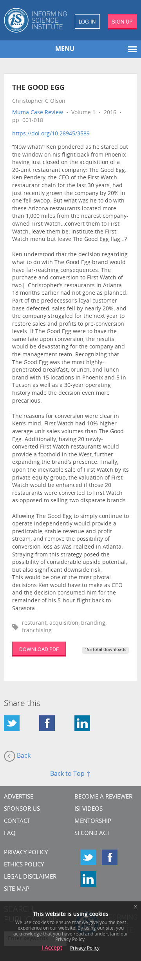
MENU (64, 49)
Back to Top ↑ (70, 774)
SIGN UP (122, 21)
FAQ (10, 834)
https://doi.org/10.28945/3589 (51, 134)
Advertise (18, 797)
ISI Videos (88, 809)
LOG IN (87, 21)
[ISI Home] (35, 20)
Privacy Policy (26, 853)
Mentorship (92, 821)
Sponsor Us (22, 809)
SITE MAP (16, 889)
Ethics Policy (24, 865)
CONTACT (17, 821)
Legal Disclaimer (30, 877)
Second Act (92, 834)
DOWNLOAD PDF (39, 649)
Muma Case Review (37, 113)
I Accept (52, 948)
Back (23, 756)
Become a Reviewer (103, 797)
